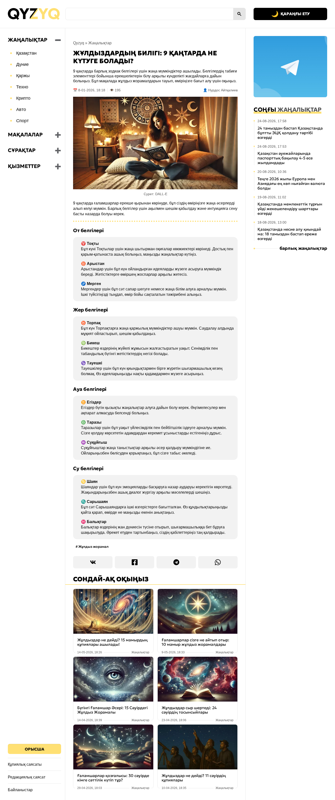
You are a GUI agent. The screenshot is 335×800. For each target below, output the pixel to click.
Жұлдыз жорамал (93, 546)
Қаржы (23, 75)
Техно (22, 86)
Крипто (23, 98)
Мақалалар (25, 134)
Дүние (22, 64)
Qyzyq (78, 43)
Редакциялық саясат (26, 777)
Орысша (34, 749)
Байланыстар (20, 790)
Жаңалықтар (27, 40)
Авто (21, 109)
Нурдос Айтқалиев (223, 90)
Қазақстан (26, 53)
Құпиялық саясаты (25, 764)
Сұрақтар (22, 150)
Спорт (22, 120)
